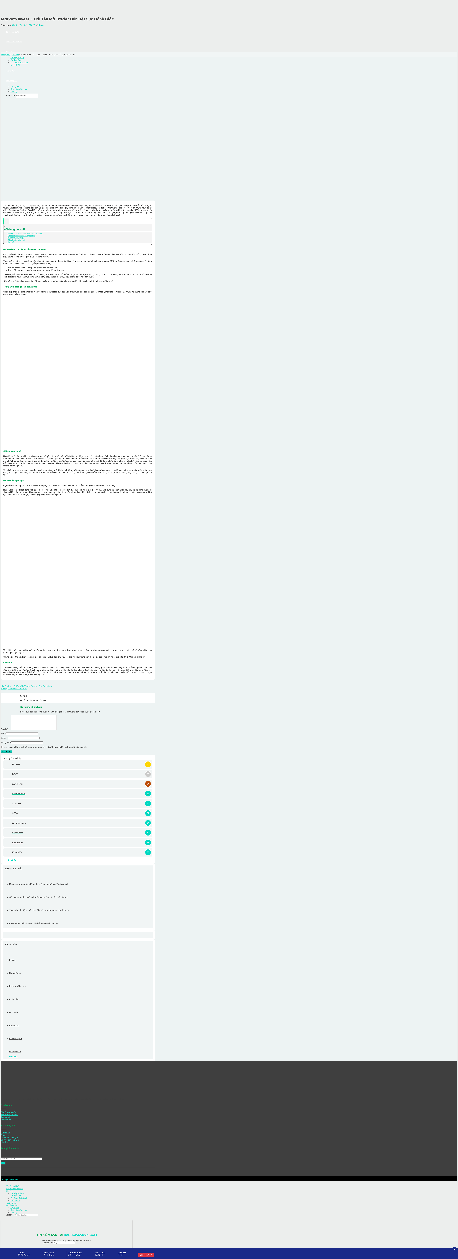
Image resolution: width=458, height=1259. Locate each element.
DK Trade (13, 1012)
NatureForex (15, 973)
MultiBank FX (15, 1051)
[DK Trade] (80, 1005)
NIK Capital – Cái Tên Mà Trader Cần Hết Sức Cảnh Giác (26, 686)
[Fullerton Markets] (80, 979)
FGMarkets (14, 1025)
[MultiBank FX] (80, 1045)
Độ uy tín (14, 1207)
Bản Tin (9, 52)
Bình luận (5, 729)
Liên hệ (13, 1212)
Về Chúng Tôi (12, 1205)
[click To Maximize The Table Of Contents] (6, 221)
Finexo (12, 960)
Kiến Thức (15, 1200)
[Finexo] (80, 953)
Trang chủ (5, 54)
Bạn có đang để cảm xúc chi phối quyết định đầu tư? (33, 923)
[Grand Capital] (80, 1032)
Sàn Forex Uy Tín (13, 32)
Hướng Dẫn (11, 1203)
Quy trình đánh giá (18, 1210)
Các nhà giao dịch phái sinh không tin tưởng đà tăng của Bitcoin (38, 897)
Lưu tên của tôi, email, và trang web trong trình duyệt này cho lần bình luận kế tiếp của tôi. (45, 747)
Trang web (6, 742)
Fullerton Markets (17, 986)
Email (4, 738)
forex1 (23, 695)
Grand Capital (15, 1038)
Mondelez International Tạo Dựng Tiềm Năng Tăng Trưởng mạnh (38, 884)
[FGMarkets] (80, 1019)
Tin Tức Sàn (15, 1196)
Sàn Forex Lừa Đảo (14, 42)
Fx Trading (14, 999)
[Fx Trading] (80, 992)
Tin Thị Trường (17, 1193)
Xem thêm (12, 860)
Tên (3, 733)
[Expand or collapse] (4, 226)
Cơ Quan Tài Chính (18, 1198)
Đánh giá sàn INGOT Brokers (14, 688)
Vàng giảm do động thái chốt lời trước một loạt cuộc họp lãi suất (39, 910)
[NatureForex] (80, 966)
